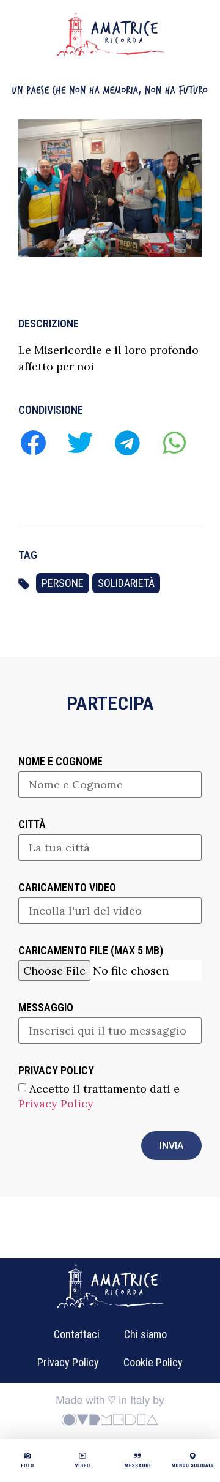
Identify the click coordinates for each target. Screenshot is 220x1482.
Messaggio (45, 1008)
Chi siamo (145, 1334)
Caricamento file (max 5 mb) (90, 951)
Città (32, 825)
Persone (63, 583)
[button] (32, 442)
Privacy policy (56, 1071)
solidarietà (126, 583)
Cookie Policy (153, 1362)
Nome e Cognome (60, 762)
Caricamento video (67, 888)
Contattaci (77, 1334)
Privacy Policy (56, 1103)
